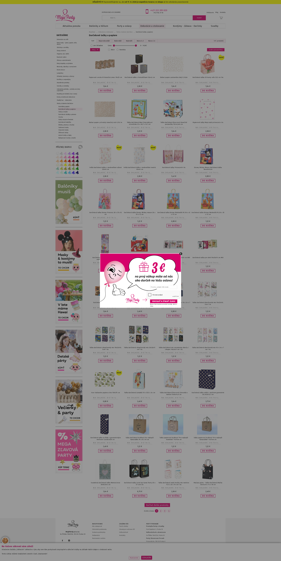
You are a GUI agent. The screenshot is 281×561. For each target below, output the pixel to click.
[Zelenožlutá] (61, 168)
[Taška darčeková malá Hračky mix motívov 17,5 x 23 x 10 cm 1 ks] (174, 479)
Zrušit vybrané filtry (216, 50)
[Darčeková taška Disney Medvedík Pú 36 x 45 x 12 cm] (174, 209)
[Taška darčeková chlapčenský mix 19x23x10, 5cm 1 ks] (106, 344)
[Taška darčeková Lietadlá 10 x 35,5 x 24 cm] (140, 389)
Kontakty (122, 535)
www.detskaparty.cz (137, 556)
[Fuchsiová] (69, 157)
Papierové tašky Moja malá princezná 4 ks (208, 122)
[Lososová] (57, 157)
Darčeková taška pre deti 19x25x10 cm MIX (208, 257)
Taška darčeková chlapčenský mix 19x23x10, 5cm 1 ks (106, 348)
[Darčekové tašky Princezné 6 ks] (174, 164)
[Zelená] (77, 168)
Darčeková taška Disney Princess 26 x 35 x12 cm (105, 213)
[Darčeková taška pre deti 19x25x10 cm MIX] (208, 254)
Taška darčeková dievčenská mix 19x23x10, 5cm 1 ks (208, 303)
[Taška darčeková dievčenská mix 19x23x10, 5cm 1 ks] (208, 299)
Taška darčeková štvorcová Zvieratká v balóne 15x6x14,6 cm (174, 393)
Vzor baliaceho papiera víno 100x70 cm (105, 393)
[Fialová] (69, 153)
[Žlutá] (65, 165)
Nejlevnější (118, 41)
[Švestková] (73, 153)
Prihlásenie (210, 12)
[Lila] (65, 153)
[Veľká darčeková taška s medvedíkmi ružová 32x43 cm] (106, 164)
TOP (92, 41)
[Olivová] (65, 168)
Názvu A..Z (140, 41)
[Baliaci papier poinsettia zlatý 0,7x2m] (174, 74)
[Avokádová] (69, 168)
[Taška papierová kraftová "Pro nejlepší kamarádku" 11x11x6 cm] (208, 434)
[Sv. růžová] (61, 157)
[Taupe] (61, 165)
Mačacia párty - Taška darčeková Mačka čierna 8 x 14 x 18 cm (208, 483)
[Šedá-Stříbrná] (61, 153)
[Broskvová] (57, 161)
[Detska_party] (68, 373)
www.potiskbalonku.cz (183, 556)
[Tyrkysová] (65, 172)
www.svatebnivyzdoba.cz (115, 556)
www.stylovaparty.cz (203, 556)
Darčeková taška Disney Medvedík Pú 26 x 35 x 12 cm (208, 213)
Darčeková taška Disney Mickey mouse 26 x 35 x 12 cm (139, 213)
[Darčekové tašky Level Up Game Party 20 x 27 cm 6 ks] (140, 479)
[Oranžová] (65, 161)
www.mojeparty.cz (76, 556)
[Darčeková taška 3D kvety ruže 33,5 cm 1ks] (208, 74)
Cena (110, 45)
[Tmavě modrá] (77, 172)
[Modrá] (73, 172)
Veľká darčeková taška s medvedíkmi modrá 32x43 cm (140, 168)
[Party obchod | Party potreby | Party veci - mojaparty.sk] (65, 15)
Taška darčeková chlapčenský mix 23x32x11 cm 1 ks (139, 348)
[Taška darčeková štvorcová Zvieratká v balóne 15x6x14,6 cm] (174, 389)
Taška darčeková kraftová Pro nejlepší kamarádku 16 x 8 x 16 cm (140, 438)
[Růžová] (65, 157)
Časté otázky (123, 526)
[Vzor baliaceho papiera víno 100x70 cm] (106, 389)
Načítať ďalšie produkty (157, 505)
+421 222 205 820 (158, 10)
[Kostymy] (68, 273)
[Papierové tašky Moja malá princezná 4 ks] (208, 119)
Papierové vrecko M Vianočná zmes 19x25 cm (105, 77)
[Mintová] (61, 172)
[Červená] (69, 161)
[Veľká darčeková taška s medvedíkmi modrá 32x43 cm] (140, 164)
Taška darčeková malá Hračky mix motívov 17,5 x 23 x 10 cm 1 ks (174, 483)
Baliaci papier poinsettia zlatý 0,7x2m (173, 77)
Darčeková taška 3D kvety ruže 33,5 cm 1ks (208, 77)
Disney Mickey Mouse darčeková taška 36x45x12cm (208, 168)
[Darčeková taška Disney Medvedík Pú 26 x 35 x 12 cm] (208, 209)
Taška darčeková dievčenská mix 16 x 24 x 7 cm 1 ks (208, 348)
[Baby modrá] (57, 172)
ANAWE (161, 559)
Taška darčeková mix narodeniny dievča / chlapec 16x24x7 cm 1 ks (174, 348)
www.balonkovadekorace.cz (159, 556)
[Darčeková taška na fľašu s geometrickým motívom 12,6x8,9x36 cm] (106, 434)
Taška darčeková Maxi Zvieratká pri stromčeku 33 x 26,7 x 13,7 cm (139, 123)
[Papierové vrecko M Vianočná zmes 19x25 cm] (106, 74)
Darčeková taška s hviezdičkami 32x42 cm (140, 77)
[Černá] (77, 161)
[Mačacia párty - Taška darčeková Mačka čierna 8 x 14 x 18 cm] (208, 479)
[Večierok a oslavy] (68, 423)
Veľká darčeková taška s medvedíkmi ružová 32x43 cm (105, 168)
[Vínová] (73, 161)
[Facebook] (62, 540)
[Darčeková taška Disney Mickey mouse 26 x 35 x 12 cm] (140, 209)
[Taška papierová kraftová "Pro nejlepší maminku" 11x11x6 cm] (174, 434)
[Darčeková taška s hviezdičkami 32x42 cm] (140, 74)
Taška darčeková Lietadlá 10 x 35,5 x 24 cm (139, 393)
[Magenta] (73, 157)
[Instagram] (69, 540)
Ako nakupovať (97, 526)
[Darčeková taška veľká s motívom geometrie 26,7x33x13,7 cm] (208, 389)
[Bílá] (57, 153)
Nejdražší (129, 41)
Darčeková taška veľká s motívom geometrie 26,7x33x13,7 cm (208, 393)
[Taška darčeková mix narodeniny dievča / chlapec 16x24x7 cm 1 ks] (174, 344)
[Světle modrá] (69, 172)
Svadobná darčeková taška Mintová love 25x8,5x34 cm (105, 483)
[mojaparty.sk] (73, 523)
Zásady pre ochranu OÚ (127, 529)
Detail (112, 83)
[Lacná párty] (68, 473)
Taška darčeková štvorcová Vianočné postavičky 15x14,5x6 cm (174, 123)
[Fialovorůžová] (77, 153)
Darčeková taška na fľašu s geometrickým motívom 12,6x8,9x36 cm (105, 438)
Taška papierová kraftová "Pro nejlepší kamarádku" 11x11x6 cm (208, 438)
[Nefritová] (57, 168)
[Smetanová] (57, 165)
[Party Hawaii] (68, 323)
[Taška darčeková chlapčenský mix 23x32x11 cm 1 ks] (140, 344)
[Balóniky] (68, 223)
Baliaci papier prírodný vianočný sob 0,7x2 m (105, 122)
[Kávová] (73, 165)
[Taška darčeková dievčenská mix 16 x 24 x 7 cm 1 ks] (208, 344)
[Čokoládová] (77, 165)
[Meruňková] (61, 161)
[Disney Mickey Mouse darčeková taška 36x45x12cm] (208, 164)
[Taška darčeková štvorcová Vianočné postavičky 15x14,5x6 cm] (174, 118)
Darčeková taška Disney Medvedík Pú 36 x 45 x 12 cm (173, 213)
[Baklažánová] (77, 157)
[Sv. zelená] (73, 168)
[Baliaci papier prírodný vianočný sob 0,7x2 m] (106, 119)
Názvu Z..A (151, 41)
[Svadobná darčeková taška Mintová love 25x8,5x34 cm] (106, 479)
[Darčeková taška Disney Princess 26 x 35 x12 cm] (106, 209)
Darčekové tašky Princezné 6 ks (173, 167)
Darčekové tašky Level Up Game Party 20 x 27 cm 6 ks (139, 483)
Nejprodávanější (104, 41)
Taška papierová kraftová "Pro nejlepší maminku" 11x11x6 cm (174, 438)
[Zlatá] (69, 165)
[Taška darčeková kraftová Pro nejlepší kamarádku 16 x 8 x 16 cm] (140, 434)
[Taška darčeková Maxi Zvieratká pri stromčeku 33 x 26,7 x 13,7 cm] (140, 119)
